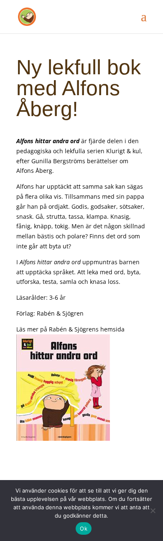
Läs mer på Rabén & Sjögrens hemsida (70, 329)
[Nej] (152, 510)
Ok (83, 528)
